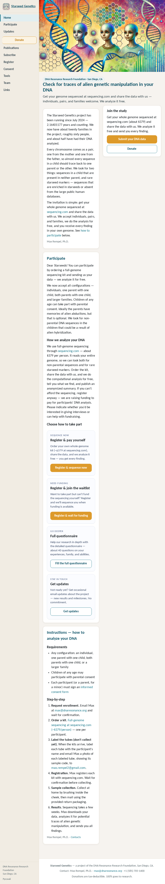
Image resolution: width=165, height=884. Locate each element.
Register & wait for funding (71, 515)
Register (9, 62)
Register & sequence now (71, 467)
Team (7, 83)
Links (7, 90)
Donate (19, 40)
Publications (11, 48)
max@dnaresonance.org (71, 710)
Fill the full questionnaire (71, 563)
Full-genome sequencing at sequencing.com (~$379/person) (71, 725)
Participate (10, 24)
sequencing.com (57, 212)
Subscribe (10, 55)
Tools (7, 76)
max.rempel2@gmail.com (68, 768)
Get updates (71, 611)
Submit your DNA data (132, 139)
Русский (7, 879)
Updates (9, 31)
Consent (9, 69)
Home (7, 17)
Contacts (76, 837)
